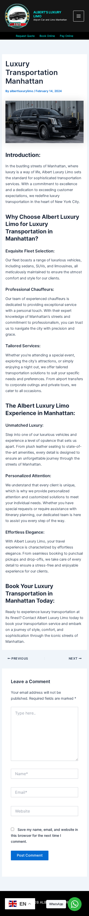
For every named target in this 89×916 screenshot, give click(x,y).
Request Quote (25, 36)
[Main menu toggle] (78, 16)
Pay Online (66, 36)
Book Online (47, 36)
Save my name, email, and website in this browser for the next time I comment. (44, 835)
